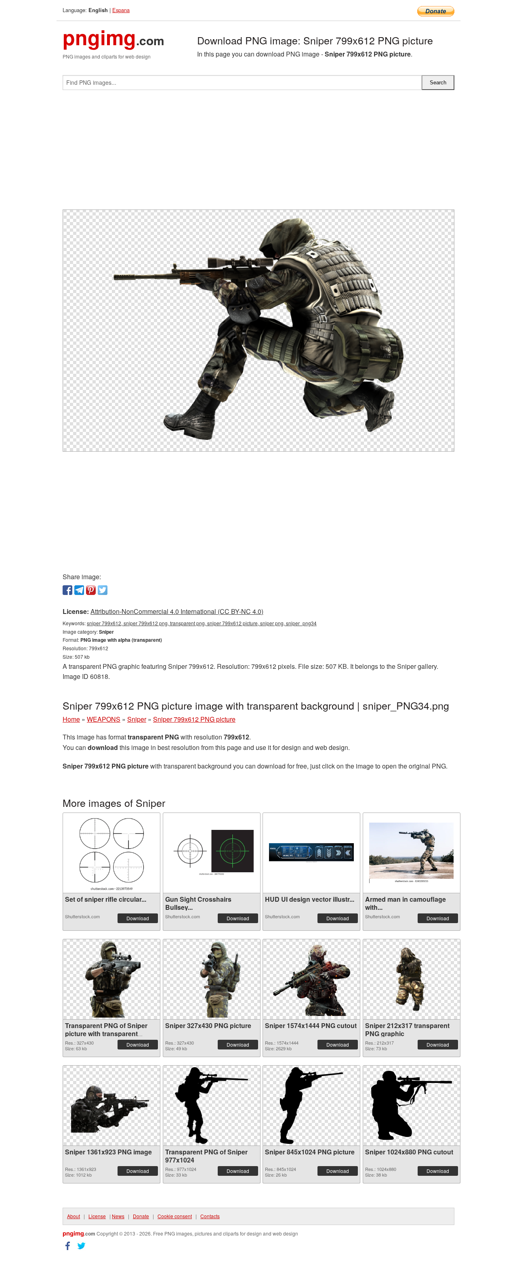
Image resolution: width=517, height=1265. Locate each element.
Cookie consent (175, 1216)
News (118, 1216)
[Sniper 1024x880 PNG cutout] (411, 1105)
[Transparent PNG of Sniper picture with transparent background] (111, 979)
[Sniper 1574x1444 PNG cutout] (311, 979)
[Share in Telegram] (79, 590)
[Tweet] (102, 590)
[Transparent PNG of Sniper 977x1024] (211, 1105)
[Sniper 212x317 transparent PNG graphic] (411, 979)
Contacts (210, 1216)
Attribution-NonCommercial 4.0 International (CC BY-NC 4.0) (176, 611)
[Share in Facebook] (67, 590)
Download (137, 918)
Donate (141, 1216)
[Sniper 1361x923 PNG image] (111, 1105)
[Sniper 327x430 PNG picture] (211, 979)
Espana (121, 10)
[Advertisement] (258, 152)
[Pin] (91, 590)
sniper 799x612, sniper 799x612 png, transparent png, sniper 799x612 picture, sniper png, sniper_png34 (202, 623)
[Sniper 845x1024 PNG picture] (311, 1105)
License (97, 1216)
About (73, 1216)
